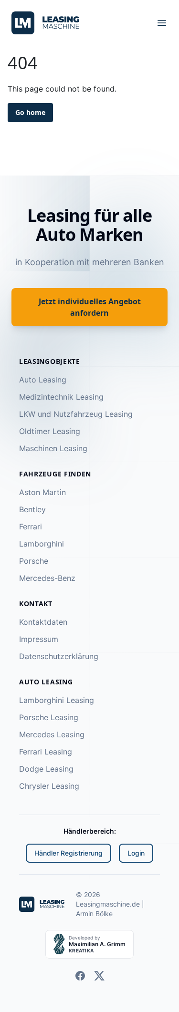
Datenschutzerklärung (58, 656)
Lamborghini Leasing (56, 700)
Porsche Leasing (48, 717)
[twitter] (99, 975)
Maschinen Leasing (53, 448)
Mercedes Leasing (51, 734)
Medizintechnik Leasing (61, 397)
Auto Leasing (42, 379)
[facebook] (80, 975)
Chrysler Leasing (49, 786)
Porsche (33, 561)
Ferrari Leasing (45, 751)
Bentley (32, 509)
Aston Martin (42, 492)
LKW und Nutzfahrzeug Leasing (76, 414)
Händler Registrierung (68, 853)
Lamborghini (41, 543)
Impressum (38, 639)
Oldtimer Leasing (49, 431)
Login (136, 853)
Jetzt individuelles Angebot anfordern (89, 307)
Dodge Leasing (46, 769)
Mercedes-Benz (47, 578)
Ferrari (30, 526)
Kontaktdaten (43, 622)
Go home (31, 112)
